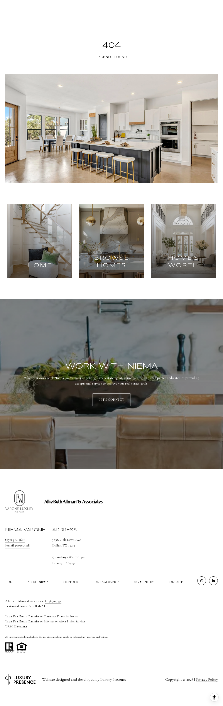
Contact (175, 582)
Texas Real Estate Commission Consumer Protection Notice (41, 616)
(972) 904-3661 (15, 540)
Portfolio (70, 582)
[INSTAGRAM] (201, 580)
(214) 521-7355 (53, 601)
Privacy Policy (207, 679)
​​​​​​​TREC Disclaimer (16, 626)
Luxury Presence (113, 679)
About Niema (38, 582)
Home (9, 582)
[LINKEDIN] (213, 580)
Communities (143, 582)
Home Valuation (106, 582)
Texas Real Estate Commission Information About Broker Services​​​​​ (45, 621)
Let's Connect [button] (111, 400)
